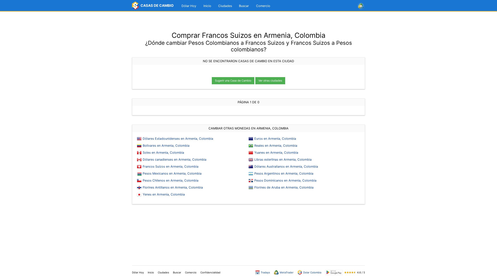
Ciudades (225, 6)
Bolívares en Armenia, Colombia (166, 145)
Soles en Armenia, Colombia (163, 152)
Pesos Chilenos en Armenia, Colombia (170, 180)
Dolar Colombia (312, 272)
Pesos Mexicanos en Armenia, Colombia (172, 173)
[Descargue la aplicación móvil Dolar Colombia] (334, 272)
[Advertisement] (248, 21)
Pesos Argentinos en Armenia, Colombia (283, 173)
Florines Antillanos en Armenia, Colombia (173, 187)
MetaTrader (287, 272)
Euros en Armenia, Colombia (275, 138)
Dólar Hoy (189, 6)
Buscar (244, 6)
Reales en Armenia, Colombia (275, 145)
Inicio (207, 6)
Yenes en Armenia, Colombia (164, 194)
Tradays (265, 272)
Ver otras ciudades (270, 80)
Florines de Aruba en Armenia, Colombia (284, 187)
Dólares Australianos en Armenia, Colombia (286, 166)
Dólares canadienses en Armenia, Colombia (174, 159)
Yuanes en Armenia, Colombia (276, 152)
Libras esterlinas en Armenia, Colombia (283, 159)
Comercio (263, 6)
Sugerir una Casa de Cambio (233, 80)
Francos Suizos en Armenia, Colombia (170, 166)
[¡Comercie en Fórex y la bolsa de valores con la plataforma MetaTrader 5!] (361, 6)
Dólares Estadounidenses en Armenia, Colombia (178, 138)
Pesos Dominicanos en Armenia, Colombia (285, 180)
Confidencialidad (210, 272)
